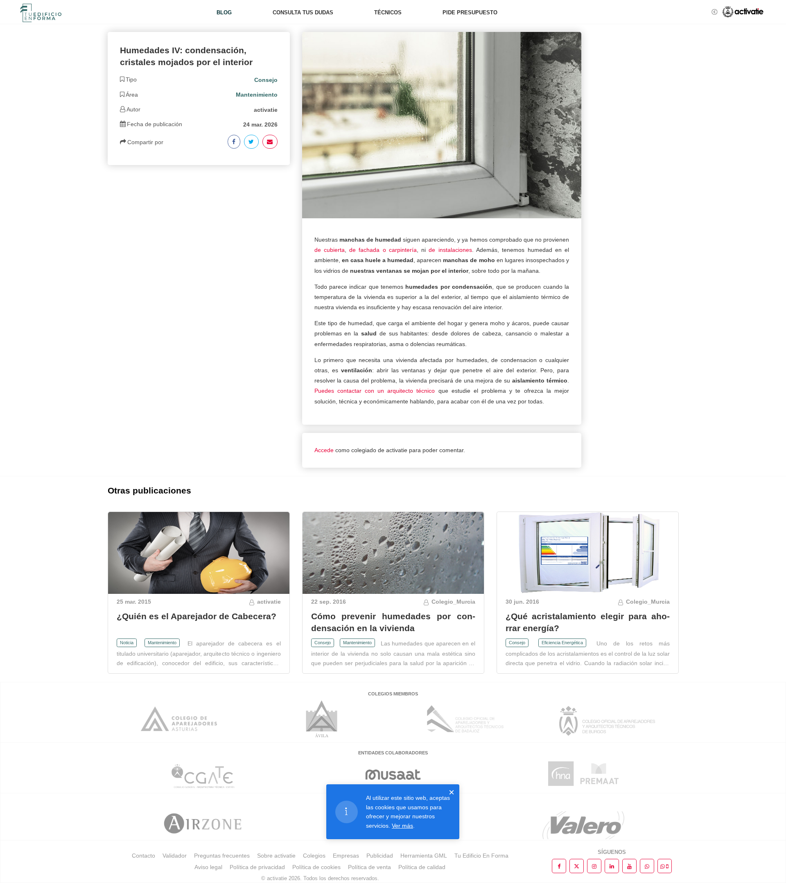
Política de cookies (316, 867)
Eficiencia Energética (562, 642)
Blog (224, 12)
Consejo (322, 642)
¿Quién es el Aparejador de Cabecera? (196, 616)
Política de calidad (421, 867)
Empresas (346, 855)
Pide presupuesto (470, 12)
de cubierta (329, 250)
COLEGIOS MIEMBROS (393, 693)
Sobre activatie (276, 855)
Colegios (314, 855)
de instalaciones (450, 250)
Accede (324, 450)
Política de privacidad (257, 867)
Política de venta (369, 867)
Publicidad (379, 855)
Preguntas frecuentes (222, 855)
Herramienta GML (423, 855)
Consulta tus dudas (303, 12)
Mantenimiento (162, 642)
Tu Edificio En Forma (481, 855)
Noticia (126, 642)
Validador (175, 855)
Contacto (143, 855)
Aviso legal (208, 867)
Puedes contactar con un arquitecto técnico (374, 390)
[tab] (199, 79)
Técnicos (388, 12)
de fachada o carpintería (383, 250)
